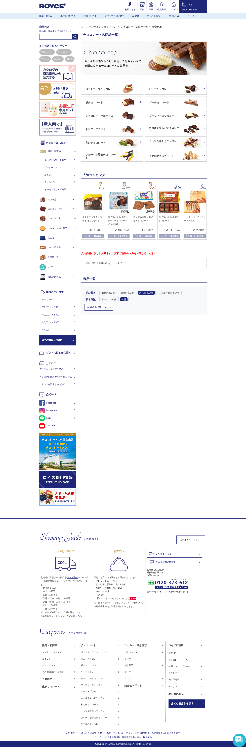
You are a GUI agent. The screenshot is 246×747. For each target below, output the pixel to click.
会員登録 (161, 9)
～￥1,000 (47, 299)
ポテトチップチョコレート (94, 652)
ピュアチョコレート (90, 659)
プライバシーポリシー (124, 733)
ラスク (128, 678)
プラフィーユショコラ (92, 685)
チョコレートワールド (179, 660)
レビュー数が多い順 (168, 292)
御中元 (70, 59)
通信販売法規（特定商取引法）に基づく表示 (158, 733)
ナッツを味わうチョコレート (95, 711)
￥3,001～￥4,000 (50, 322)
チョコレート (90, 15)
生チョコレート (68, 15)
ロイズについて (102, 737)
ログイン (174, 9)
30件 (104, 299)
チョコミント (64, 52)
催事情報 (126, 737)
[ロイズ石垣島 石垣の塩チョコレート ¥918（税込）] (144, 213)
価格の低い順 (109, 292)
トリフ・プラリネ (89, 691)
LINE (48, 418)
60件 (113, 299)
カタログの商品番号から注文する (55, 377)
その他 (172, 652)
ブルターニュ (47, 52)
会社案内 (137, 737)
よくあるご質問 (88, 733)
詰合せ (135, 15)
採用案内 (147, 737)
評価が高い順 (146, 292)
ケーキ (128, 672)
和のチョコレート (89, 704)
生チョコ (45, 59)
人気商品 (52, 199)
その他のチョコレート (92, 724)
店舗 (142, 9)
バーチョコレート (89, 672)
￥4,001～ (47, 330)
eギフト (191, 15)
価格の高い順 (127, 292)
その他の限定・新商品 (55, 189)
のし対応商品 (54, 277)
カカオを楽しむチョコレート (95, 698)
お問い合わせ (104, 733)
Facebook (51, 403)
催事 (151, 9)
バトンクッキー (132, 652)
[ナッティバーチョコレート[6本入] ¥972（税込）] (195, 213)
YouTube (50, 425)
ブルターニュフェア (54, 167)
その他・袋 (173, 15)
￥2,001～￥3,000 (50, 314)
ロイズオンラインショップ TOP (99, 26)
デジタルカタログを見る (51, 369)
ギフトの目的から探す (58, 352)
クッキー (129, 659)
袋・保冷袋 (174, 679)
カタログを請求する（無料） (53, 384)
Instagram (51, 410)
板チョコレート (88, 665)
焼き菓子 (58, 59)
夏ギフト (48, 174)
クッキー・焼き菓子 (114, 15)
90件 (123, 299)
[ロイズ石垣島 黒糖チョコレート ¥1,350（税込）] (169, 213)
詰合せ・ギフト (133, 685)
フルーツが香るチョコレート (95, 717)
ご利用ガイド (129, 9)
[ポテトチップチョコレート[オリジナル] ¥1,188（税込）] (93, 213)
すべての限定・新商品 (55, 160)
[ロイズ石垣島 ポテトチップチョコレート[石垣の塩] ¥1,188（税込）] (118, 213)
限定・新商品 (45, 15)
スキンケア (174, 673)
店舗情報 (115, 737)
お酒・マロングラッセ (179, 666)
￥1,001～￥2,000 (50, 307)
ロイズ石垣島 (153, 15)
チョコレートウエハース (93, 678)
